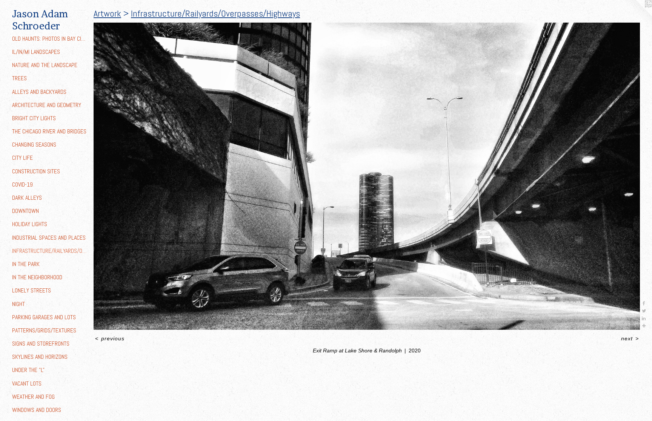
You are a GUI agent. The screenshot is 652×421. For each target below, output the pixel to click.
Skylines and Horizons (40, 357)
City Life (22, 158)
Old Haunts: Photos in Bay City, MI (50, 39)
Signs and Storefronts (40, 344)
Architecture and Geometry (46, 105)
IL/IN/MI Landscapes (36, 52)
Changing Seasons (34, 144)
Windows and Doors (36, 410)
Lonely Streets (31, 290)
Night (18, 304)
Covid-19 (22, 184)
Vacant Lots (27, 383)
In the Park (26, 264)
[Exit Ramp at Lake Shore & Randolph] (367, 176)
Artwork (107, 13)
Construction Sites (36, 171)
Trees (19, 78)
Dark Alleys (27, 198)
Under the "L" (28, 370)
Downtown (25, 211)
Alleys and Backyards (39, 92)
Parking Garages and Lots (44, 317)
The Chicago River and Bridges (49, 131)
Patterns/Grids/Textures (44, 330)
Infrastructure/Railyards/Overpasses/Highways (50, 251)
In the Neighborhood (37, 277)
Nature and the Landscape (44, 65)
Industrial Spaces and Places (49, 238)
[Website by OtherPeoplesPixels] (637, 15)
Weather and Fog (33, 397)
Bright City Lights (34, 118)
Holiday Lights (29, 224)
